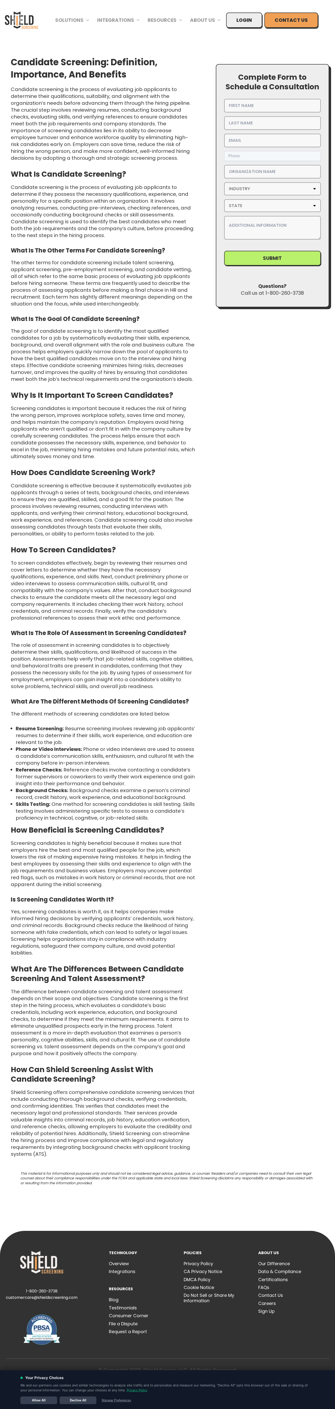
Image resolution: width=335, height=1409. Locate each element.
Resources (162, 20)
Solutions (69, 20)
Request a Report (128, 1332)
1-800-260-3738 (42, 1291)
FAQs (263, 1287)
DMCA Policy (197, 1279)
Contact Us (291, 20)
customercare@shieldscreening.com (41, 1297)
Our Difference (274, 1264)
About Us (202, 20)
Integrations (115, 20)
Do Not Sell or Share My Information (209, 1298)
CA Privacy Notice (203, 1271)
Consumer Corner (128, 1316)
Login (244, 20)
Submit (272, 258)
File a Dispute (123, 1324)
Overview (119, 1264)
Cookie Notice (199, 1287)
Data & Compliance (279, 1271)
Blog (113, 1300)
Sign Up (266, 1311)
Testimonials (123, 1308)
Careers (267, 1303)
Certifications (273, 1279)
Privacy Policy (198, 1264)
